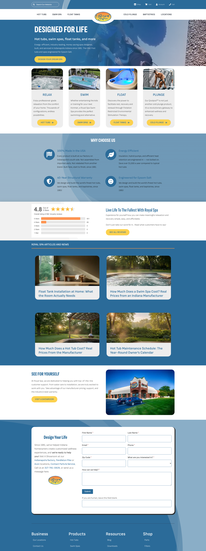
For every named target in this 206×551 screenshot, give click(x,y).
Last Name (133, 433)
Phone (131, 445)
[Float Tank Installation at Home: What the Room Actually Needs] (67, 257)
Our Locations (39, 540)
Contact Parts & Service (63, 464)
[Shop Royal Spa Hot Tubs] (47, 69)
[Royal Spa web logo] (103, 12)
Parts (146, 540)
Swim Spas (75, 546)
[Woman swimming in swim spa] (84, 69)
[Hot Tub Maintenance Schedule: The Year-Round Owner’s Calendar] (139, 314)
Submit (87, 491)
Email (85, 445)
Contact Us (38, 546)
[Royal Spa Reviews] (61, 205)
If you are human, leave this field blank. (99, 498)
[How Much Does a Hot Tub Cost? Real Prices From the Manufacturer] (67, 314)
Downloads (112, 546)
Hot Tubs (74, 540)
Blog (109, 540)
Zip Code (86, 457)
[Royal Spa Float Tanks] (121, 69)
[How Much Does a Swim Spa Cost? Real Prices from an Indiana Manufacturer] (139, 257)
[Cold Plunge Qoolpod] (159, 69)
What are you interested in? (141, 457)
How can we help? (91, 470)
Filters (147, 546)
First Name (87, 433)
